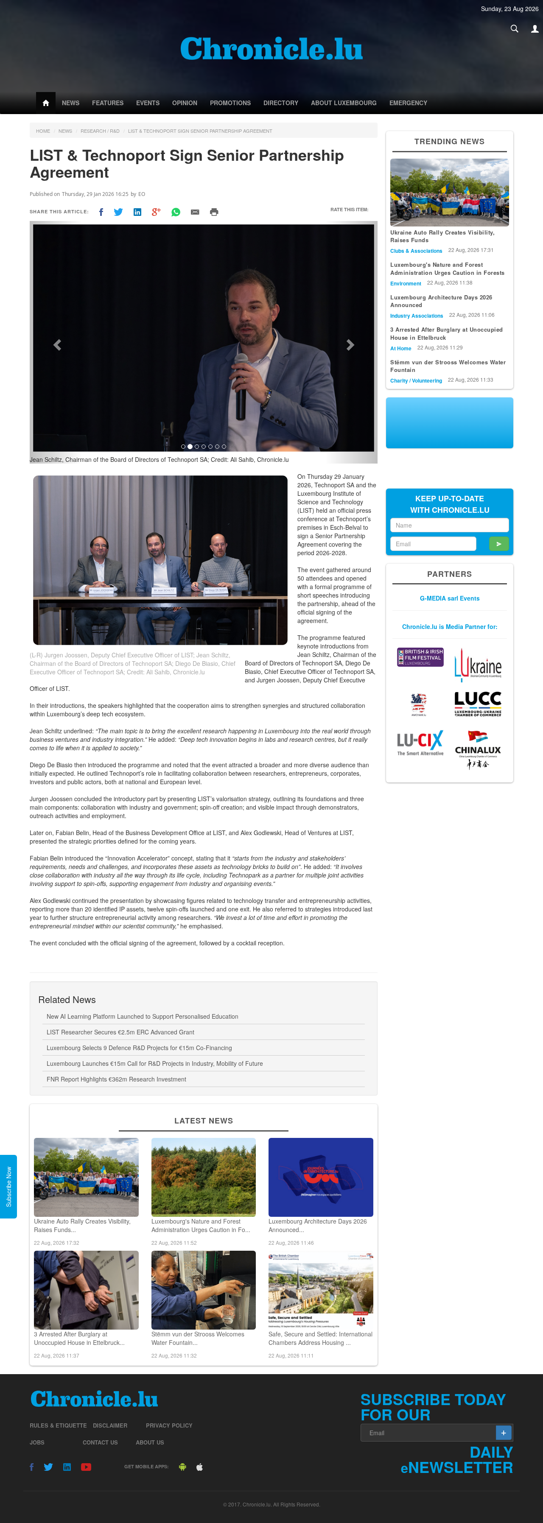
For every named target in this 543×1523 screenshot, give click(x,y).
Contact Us (100, 1442)
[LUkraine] (478, 665)
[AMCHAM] (420, 704)
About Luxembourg (344, 102)
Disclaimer (110, 1425)
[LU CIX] (420, 743)
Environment (405, 283)
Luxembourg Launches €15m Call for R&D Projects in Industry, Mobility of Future (155, 1063)
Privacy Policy (169, 1425)
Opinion (184, 102)
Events (148, 102)
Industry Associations (416, 315)
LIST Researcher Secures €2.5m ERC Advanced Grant (120, 1032)
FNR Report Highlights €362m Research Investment (116, 1079)
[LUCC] (478, 704)
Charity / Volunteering (416, 380)
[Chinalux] (478, 750)
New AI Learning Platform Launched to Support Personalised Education (142, 1016)
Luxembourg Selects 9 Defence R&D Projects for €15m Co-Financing (139, 1047)
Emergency (408, 102)
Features (107, 102)
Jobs (37, 1442)
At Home (400, 348)
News (70, 102)
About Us (150, 1442)
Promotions (230, 102)
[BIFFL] (420, 657)
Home (43, 130)
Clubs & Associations (416, 250)
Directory (280, 102)
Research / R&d (100, 130)
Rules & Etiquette (58, 1425)
